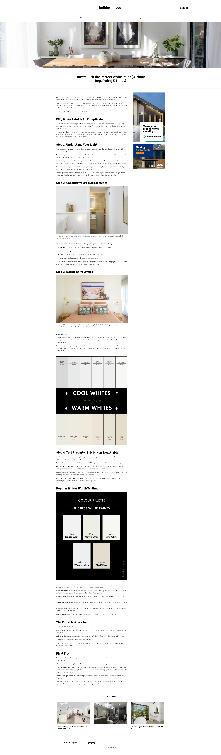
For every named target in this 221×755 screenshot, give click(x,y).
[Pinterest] (187, 8)
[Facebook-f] (181, 8)
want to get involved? (142, 18)
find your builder (77, 18)
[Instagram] (184, 8)
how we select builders (118, 18)
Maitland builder (78, 327)
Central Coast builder (118, 236)
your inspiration (97, 18)
